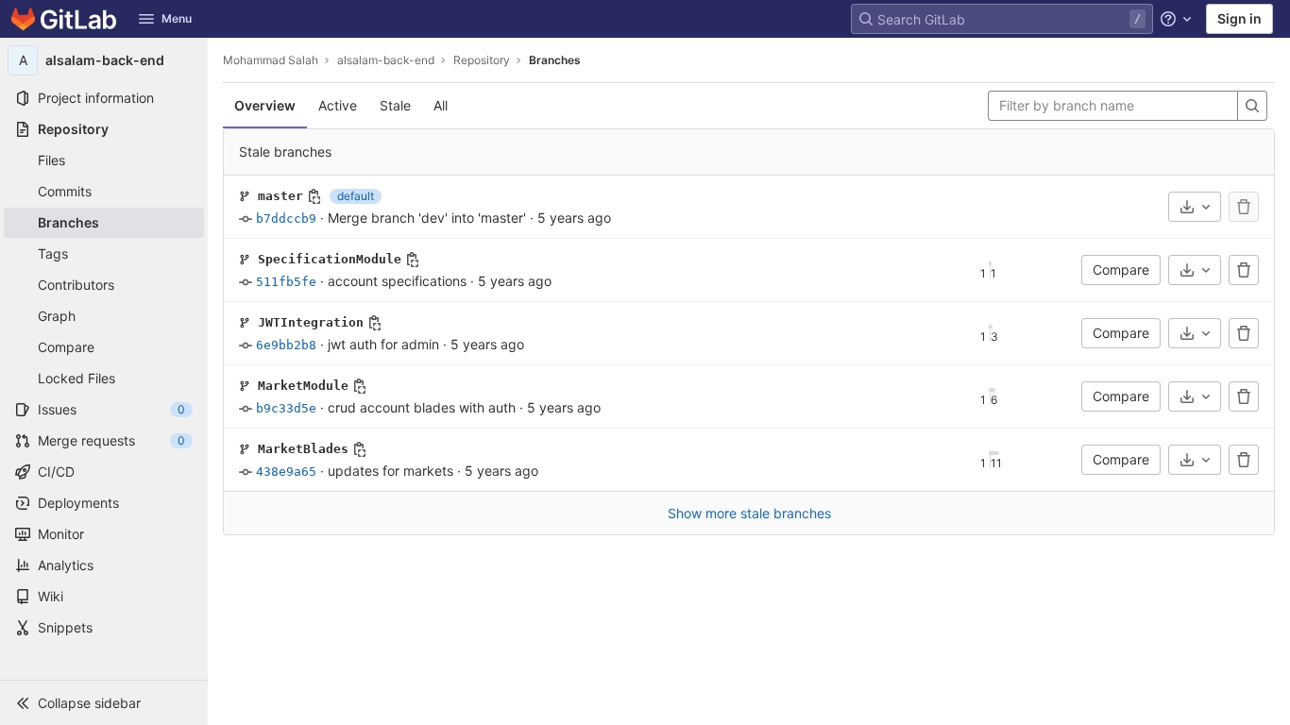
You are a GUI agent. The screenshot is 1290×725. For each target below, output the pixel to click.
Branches (555, 60)
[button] (104, 702)
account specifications (397, 281)
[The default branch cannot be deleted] (1244, 207)
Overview (265, 105)
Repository (481, 60)
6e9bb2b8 (286, 345)
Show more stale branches (749, 513)
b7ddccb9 (286, 218)
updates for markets (390, 471)
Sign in (1239, 18)
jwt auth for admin (383, 344)
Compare (1121, 269)
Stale (395, 105)
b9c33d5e (286, 408)
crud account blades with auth (422, 407)
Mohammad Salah (270, 60)
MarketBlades (303, 449)
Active (337, 105)
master (280, 196)
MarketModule (303, 386)
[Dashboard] (64, 19)
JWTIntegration (311, 322)
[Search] (1252, 106)
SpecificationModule (329, 259)
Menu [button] (176, 18)
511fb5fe (286, 282)
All (440, 105)
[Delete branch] (1244, 270)
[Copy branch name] (314, 196)
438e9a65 (286, 471)
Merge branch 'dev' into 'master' (427, 218)
